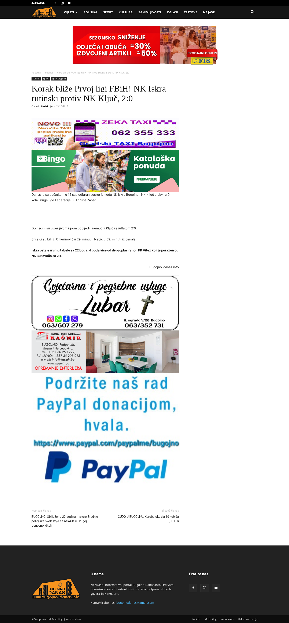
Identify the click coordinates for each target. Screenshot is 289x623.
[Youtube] (69, 3)
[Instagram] (62, 3)
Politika (90, 12)
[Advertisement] (105, 214)
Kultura (126, 12)
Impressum (227, 619)
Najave (209, 12)
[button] (252, 13)
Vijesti (69, 12)
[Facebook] (55, 3)
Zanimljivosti (150, 12)
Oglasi (172, 12)
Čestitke (190, 12)
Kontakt (196, 619)
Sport (108, 12)
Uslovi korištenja (247, 619)
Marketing (211, 619)
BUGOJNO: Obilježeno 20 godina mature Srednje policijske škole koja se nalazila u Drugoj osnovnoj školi (65, 521)
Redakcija (47, 106)
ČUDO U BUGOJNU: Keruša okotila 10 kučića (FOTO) (148, 519)
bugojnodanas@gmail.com (135, 603)
